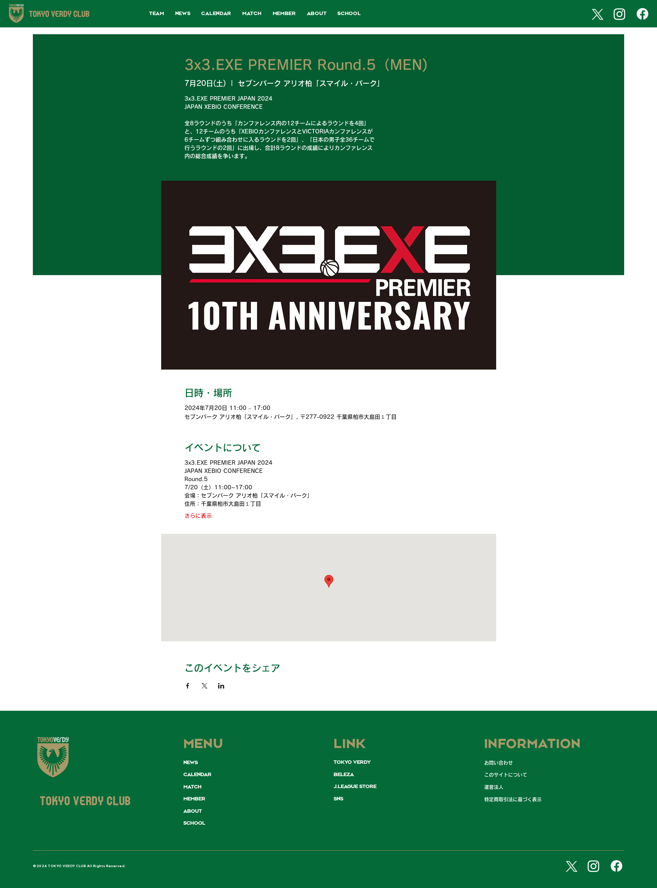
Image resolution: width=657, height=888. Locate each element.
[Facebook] (642, 14)
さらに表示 (198, 515)
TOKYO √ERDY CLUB (85, 802)
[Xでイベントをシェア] (204, 685)
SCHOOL (194, 823)
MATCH (192, 787)
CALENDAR (197, 774)
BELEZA (344, 774)
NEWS (190, 762)
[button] (156, 14)
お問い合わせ (498, 762)
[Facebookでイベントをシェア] (187, 685)
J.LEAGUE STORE (355, 786)
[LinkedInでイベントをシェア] (221, 685)
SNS (338, 799)
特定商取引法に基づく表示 (513, 799)
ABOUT (192, 811)
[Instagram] (619, 14)
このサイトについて (505, 774)
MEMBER (194, 799)
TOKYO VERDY (352, 762)
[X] (596, 14)
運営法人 (493, 787)
